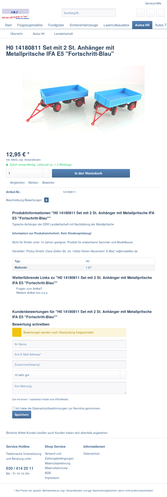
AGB (48, 473)
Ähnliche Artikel (16, 433)
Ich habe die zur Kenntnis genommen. (58, 408)
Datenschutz (92, 453)
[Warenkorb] (160, 13)
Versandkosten (74, 490)
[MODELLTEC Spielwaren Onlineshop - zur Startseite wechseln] (15, 14)
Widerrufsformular (56, 468)
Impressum (52, 478)
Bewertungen (36, 200)
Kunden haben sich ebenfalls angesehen (81, 433)
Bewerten (48, 182)
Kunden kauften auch (40, 433)
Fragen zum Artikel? (28, 288)
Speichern (22, 415)
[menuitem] (89, 15)
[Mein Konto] (150, 13)
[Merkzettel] (140, 13)
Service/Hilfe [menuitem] (153, 3)
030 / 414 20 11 (20, 468)
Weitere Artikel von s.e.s (31, 293)
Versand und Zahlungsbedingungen (59, 455)
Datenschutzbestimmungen (50, 408)
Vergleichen (17, 182)
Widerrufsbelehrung (57, 463)
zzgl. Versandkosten (30, 159)
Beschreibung (15, 200)
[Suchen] (112, 13)
